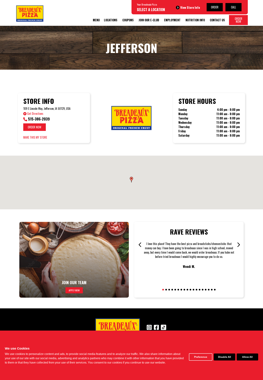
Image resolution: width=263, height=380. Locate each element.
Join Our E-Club (149, 20)
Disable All (224, 356)
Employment (172, 20)
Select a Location (151, 9)
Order (214, 7)
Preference (200, 356)
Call (233, 7)
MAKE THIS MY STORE (35, 137)
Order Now (238, 20)
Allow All (247, 356)
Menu (96, 20)
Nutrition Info (195, 20)
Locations (110, 20)
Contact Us (217, 20)
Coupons (128, 20)
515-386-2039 (38, 119)
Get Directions (34, 113)
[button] (131, 179)
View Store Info (190, 7)
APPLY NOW (74, 290)
